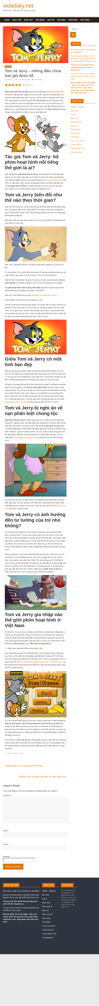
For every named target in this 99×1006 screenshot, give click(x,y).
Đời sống (40, 20)
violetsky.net (18, 6)
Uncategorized (76, 152)
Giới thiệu (85, 20)
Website (6, 857)
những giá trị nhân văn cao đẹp (17, 402)
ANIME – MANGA (77, 107)
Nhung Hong (26, 79)
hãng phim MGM (52, 180)
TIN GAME (61, 20)
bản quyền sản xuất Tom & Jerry (44, 295)
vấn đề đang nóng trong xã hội (25, 437)
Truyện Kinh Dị (76, 144)
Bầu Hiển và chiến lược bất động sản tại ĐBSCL (21, 891)
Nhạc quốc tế (76, 122)
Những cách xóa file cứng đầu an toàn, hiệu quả (43, 776)
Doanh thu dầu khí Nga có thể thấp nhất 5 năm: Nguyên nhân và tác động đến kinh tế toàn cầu (83, 58)
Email (6, 844)
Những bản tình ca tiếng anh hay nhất (22, 766)
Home (7, 20)
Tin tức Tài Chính (77, 141)
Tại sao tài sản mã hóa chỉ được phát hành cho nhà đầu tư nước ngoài (83, 76)
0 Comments (38, 79)
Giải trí (50, 20)
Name (6, 831)
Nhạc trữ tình (76, 129)
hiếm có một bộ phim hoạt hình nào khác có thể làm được (39, 662)
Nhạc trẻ (16, 20)
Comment (7, 795)
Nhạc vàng (75, 133)
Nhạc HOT (28, 20)
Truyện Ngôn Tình (78, 148)
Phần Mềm (72, 20)
